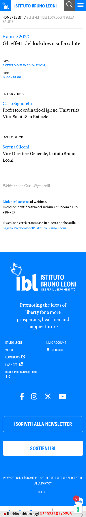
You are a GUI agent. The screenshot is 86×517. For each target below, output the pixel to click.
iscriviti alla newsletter (43, 424)
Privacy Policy (13, 478)
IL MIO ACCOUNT (56, 342)
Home (7, 17)
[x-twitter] (47, 396)
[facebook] (22, 396)
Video (9, 350)
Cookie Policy (34, 478)
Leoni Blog (12, 357)
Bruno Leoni (13, 342)
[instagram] (34, 396)
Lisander (11, 365)
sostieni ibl (43, 448)
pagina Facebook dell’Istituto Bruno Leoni (34, 228)
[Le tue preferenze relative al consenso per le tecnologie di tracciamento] (78, 509)
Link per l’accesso (16, 201)
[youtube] (62, 396)
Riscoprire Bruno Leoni (21, 372)
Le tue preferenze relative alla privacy (58, 480)
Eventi (19, 17)
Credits (43, 492)
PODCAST (57, 350)
